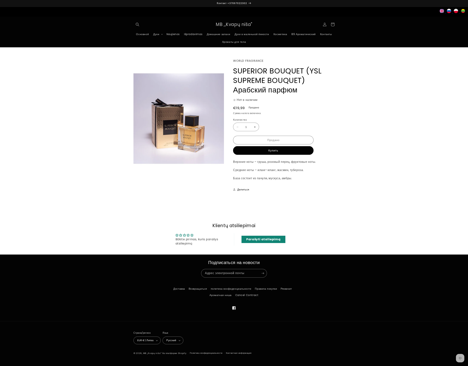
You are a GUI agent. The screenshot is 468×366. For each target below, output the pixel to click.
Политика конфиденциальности (206, 353)
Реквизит (286, 289)
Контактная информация (239, 353)
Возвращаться (198, 289)
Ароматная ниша (220, 295)
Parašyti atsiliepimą (263, 239)
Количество (240, 120)
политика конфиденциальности (231, 289)
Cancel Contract (246, 295)
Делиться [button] (243, 189)
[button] (137, 24)
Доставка (179, 289)
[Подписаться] (263, 273)
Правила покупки (266, 289)
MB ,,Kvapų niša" (152, 353)
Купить (273, 150)
